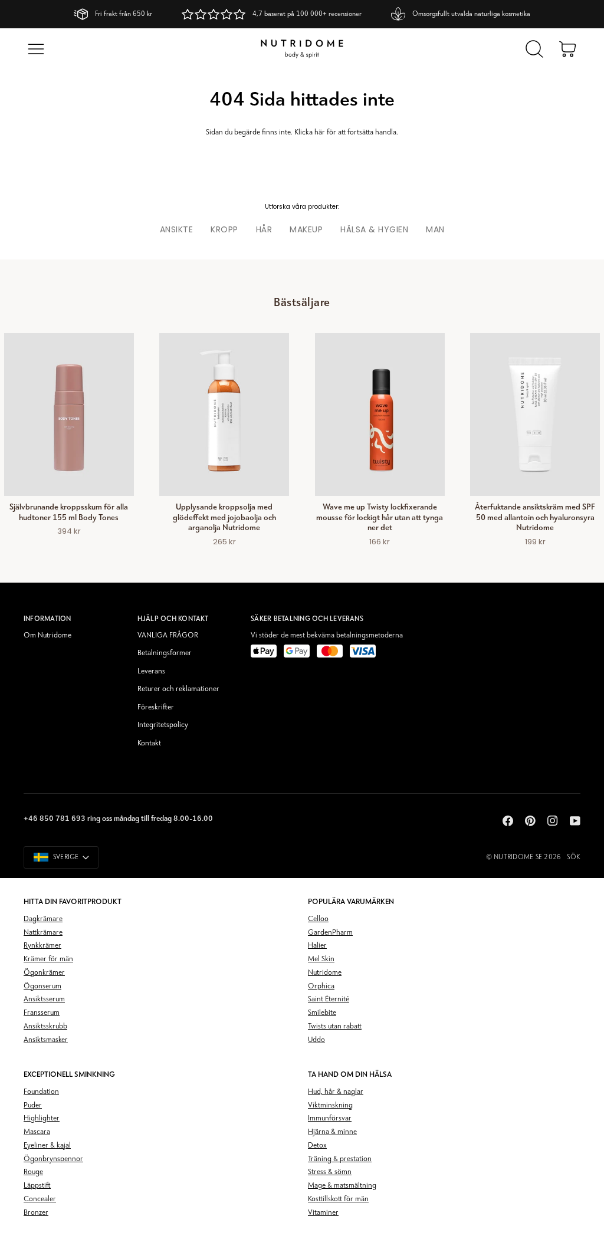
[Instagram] (552, 821)
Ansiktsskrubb (45, 1026)
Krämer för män (48, 959)
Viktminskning (330, 1105)
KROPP (224, 229)
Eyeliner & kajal (47, 1145)
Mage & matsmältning (342, 1185)
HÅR (264, 229)
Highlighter (42, 1118)
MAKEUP (306, 229)
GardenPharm (330, 932)
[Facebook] (508, 821)
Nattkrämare (43, 932)
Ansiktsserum (44, 999)
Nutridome (325, 973)
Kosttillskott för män (338, 1199)
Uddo (316, 1040)
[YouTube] (575, 821)
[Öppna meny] (36, 49)
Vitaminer (323, 1213)
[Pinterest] (530, 821)
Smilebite (322, 1013)
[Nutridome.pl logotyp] (302, 49)
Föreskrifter (155, 707)
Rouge (33, 1172)
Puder (33, 1105)
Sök (573, 857)
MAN (435, 229)
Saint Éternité (328, 999)
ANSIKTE (176, 229)
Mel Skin (321, 959)
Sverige (66, 857)
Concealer (40, 1199)
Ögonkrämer (44, 973)
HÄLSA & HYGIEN (374, 229)
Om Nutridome (47, 635)
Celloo (318, 919)
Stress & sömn (330, 1172)
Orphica (321, 986)
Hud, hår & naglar (335, 1092)
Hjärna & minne (332, 1132)
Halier (317, 945)
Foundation (41, 1092)
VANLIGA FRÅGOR (167, 635)
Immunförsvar (330, 1118)
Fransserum (42, 1013)
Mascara (37, 1132)
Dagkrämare (43, 919)
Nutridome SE (518, 857)
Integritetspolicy (162, 725)
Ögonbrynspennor (53, 1159)
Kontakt (149, 743)
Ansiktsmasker (46, 1040)
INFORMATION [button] (47, 618)
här (319, 132)
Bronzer (36, 1213)
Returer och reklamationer (178, 689)
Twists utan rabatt (335, 1026)
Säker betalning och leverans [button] (307, 618)
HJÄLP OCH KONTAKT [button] (173, 618)
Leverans (151, 671)
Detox (317, 1145)
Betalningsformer (164, 653)
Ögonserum (42, 986)
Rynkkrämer (42, 945)
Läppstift (37, 1185)
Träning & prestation (340, 1159)
